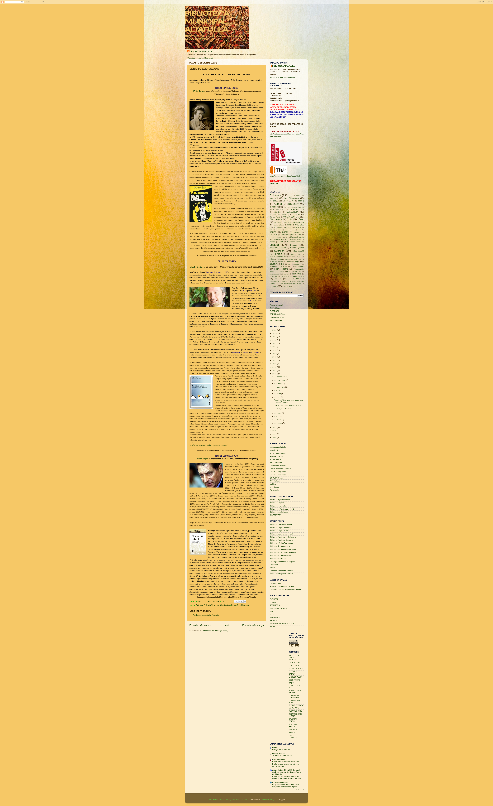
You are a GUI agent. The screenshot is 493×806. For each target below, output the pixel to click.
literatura (293, 245)
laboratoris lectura (294, 242)
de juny (277, 397)
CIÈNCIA (296, 214)
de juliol (277, 394)
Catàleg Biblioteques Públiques (282, 562)
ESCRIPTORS (294, 680)
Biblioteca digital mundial (280, 500)
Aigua (291, 196)
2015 (274, 367)
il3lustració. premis (297, 237)
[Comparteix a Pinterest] (244, 601)
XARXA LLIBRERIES (294, 737)
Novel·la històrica (278, 261)
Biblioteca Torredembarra (280, 546)
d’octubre (278, 383)
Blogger (282, 799)
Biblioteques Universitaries (280, 555)
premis (301, 266)
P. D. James (199, 91)
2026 (274, 330)
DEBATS (288, 227)
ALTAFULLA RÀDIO (278, 453)
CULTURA (299, 225)
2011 (274, 431)
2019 (274, 354)
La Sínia (273, 484)
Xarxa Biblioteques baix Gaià (290, 284)
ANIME (298, 196)
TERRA (284, 281)
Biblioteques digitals (278, 506)
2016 (274, 364)
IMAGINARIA (275, 618)
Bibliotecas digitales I (278, 503)
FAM (292, 234)
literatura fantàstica (278, 248)
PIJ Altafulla (274, 490)
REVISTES (285, 276)
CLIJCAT (273, 602)
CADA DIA (293, 209)
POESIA (284, 266)
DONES (273, 232)
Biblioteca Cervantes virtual (281, 525)
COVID (289, 225)
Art (293, 201)
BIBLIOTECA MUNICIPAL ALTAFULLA (207, 21)
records (286, 274)
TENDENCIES (274, 281)
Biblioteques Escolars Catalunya (283, 552)
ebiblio (272, 568)
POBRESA (273, 266)
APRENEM (208, 605)
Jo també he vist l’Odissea (282, 756)
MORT (299, 257)
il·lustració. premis (279, 239)
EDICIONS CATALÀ (293, 673)
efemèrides (284, 235)
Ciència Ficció (275, 217)
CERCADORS (294, 663)
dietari (271, 230)
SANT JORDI (298, 276)
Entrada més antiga (253, 625)
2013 (274, 374)
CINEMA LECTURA (291, 217)
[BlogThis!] (237, 601)
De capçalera (278, 227)
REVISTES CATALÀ (293, 720)
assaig (216, 605)
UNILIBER (293, 729)
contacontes (298, 222)
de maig (278, 413)
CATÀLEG (277, 212)
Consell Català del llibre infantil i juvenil (285, 590)
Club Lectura (225, 605)
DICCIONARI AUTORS (279, 608)
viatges (292, 281)
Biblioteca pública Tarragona (281, 543)
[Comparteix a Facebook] (242, 601)
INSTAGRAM (275, 308)
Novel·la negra (243, 605)
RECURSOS (275, 605)
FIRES (299, 235)
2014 (274, 370)
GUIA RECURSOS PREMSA (296, 691)
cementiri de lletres (278, 214)
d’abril (277, 416)
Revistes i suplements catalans (282, 586)
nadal (280, 259)
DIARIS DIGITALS (296, 669)
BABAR (273, 627)
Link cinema (274, 487)
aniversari (274, 198)
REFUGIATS (296, 274)
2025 (274, 333)
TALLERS (278, 279)
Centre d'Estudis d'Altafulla (280, 469)
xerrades (274, 286)
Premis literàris (281, 269)
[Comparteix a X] (240, 601)
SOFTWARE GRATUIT (294, 725)
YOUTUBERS (286, 286)
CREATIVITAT (294, 666)
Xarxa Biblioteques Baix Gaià (281, 574)
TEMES (298, 279)
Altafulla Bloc (275, 450)
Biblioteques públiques (279, 512)
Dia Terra (297, 227)
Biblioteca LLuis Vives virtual (281, 534)
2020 (274, 350)
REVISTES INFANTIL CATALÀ (282, 624)
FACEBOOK (274, 311)
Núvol (274, 748)
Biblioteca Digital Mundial (280, 531)
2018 (274, 357)
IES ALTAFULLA (276, 478)
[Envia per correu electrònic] (235, 601)
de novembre (280, 380)
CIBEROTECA (275, 515)
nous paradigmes (290, 259)
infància (272, 242)
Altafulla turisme (276, 456)
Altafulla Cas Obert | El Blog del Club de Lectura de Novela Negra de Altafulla (286, 772)
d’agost (277, 390)
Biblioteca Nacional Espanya (293, 207)
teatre (289, 279)
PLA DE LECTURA (294, 264)
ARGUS (285, 201)
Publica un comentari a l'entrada (206, 615)
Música (272, 259)
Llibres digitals (275, 583)
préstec (281, 271)
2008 (274, 437)
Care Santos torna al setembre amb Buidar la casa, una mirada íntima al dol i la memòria (285, 764)
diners (279, 230)
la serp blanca (278, 754)
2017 (274, 360)
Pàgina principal (276, 305)
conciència (277, 222)
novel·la (301, 259)
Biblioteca (274, 207)
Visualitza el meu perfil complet (200, 58)
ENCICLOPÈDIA (295, 677)
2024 (274, 337)
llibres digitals (295, 254)
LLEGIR (279, 250)
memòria (291, 257)
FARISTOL (274, 599)
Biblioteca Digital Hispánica (280, 528)
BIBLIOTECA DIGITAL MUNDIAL (294, 657)
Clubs (289, 219)
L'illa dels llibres (279, 760)
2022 (274, 343)
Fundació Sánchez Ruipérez (281, 571)
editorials (297, 232)
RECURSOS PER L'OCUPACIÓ (296, 707)
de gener (278, 423)
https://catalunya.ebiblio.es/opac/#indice (286, 176)
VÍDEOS (292, 732)
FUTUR (272, 237)
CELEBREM (292, 212)
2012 (274, 427)
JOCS (281, 242)
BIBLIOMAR (294, 204)
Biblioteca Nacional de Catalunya (283, 537)
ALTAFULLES (275, 459)
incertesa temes (295, 239)
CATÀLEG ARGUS (277, 314)
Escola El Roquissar (278, 472)
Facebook (274, 183)
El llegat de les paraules (281, 750)
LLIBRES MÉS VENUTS (294, 702)
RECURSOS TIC (295, 711)
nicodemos (255, 799)
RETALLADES (274, 276)
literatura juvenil (297, 248)
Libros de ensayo (280, 782)
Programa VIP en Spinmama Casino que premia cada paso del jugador (285, 786)
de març (278, 420)
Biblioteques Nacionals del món (282, 509)
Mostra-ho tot (300, 789)
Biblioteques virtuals (278, 558)
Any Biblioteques (291, 198)
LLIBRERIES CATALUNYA (294, 697)
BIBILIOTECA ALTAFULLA (201, 51)
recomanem (274, 274)
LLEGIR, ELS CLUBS (282, 409)
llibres (233, 605)
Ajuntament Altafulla (278, 447)
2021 (274, 347)
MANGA (281, 257)
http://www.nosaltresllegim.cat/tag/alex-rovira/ (208, 445)
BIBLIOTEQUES (278, 209)
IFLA (285, 237)
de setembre (279, 387)
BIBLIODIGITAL (276, 320)
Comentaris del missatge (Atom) (215, 631)
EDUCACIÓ (274, 235)
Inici (227, 625)
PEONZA (273, 621)
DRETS (285, 232)
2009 (274, 434)
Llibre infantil (298, 251)
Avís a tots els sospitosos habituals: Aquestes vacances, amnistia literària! (286, 777)
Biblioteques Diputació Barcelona (283, 549)
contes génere (279, 225)
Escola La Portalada (278, 475)
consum (286, 222)
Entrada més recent (200, 625)
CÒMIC (301, 219)
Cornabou (274, 565)
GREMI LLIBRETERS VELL (294, 685)
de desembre (280, 377)
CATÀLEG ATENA (277, 317)
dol (300, 230)
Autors (278, 203)
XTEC (272, 614)
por (294, 266)
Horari (279, 237)
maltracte (272, 257)
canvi (302, 209)
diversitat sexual (290, 230)
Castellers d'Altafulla (278, 466)
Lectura (274, 244)
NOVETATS (274, 264)
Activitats (199, 605)
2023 (274, 340)
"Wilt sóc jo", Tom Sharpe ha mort (287, 405)
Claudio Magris (202, 459)
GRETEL (273, 611)
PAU (282, 264)
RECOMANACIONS (294, 271)
